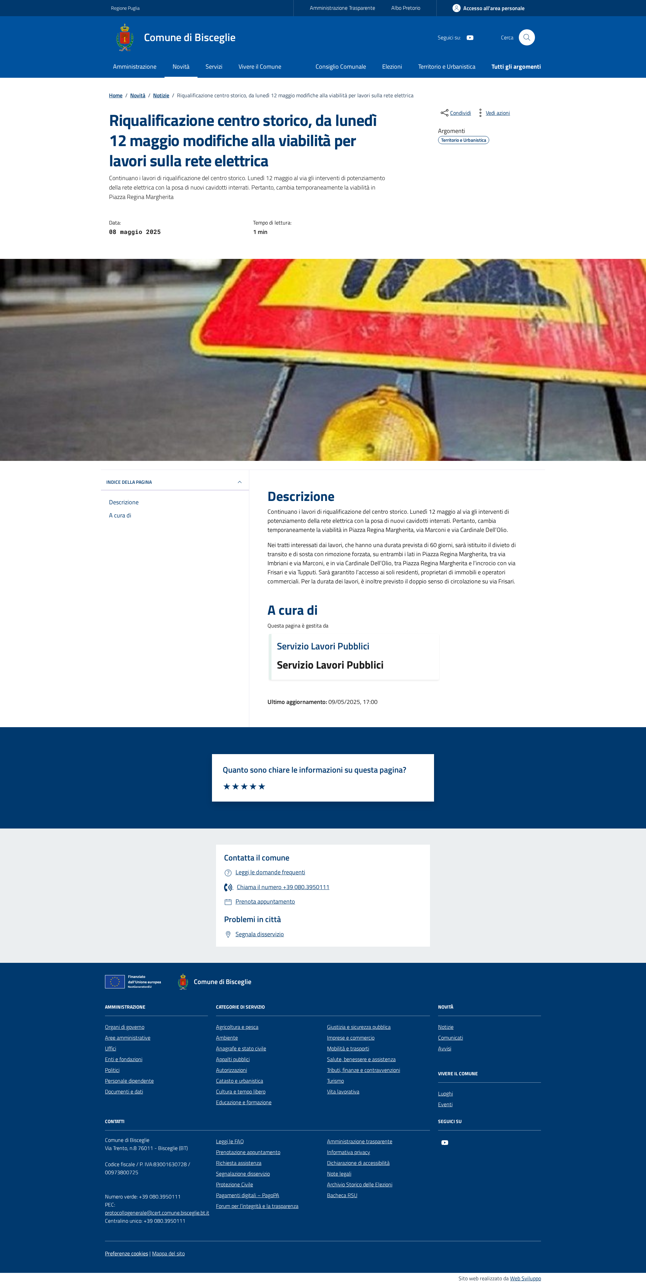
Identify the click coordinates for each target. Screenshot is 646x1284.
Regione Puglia (125, 7)
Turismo (335, 1081)
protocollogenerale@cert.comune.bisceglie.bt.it (157, 1213)
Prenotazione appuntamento (248, 1152)
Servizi (214, 66)
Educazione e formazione (244, 1102)
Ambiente (227, 1038)
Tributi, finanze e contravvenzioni (363, 1070)
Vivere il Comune (260, 66)
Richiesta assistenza (238, 1163)
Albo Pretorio (405, 8)
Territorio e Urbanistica (446, 66)
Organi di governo (124, 1027)
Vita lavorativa (343, 1091)
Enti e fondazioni (123, 1059)
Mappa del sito (168, 1253)
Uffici (110, 1048)
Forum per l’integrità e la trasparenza (257, 1206)
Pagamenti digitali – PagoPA (247, 1195)
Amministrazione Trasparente (342, 8)
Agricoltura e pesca (237, 1027)
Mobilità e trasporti (348, 1048)
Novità (181, 66)
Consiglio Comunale (341, 66)
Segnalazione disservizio (243, 1174)
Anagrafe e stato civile (241, 1048)
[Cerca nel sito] (527, 37)
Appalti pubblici (233, 1059)
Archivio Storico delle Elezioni (359, 1184)
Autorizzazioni (231, 1070)
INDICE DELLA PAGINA (129, 481)
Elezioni (392, 66)
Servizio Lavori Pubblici (323, 646)
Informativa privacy (348, 1152)
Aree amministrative (127, 1038)
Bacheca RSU (342, 1195)
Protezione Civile (234, 1184)
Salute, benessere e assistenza (361, 1059)
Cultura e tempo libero (240, 1091)
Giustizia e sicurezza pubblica (359, 1027)
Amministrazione (134, 66)
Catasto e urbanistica (239, 1081)
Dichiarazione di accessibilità (358, 1163)
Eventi (445, 1104)
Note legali (339, 1174)
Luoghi (445, 1093)
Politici (112, 1070)
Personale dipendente (129, 1081)
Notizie (446, 1027)
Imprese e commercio (350, 1038)
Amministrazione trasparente (359, 1141)
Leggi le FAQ (230, 1141)
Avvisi (444, 1048)
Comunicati (450, 1038)
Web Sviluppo (525, 1278)
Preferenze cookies (126, 1253)
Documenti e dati (124, 1091)
